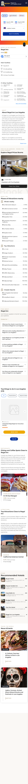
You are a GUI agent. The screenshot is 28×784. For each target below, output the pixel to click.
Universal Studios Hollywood (11, 284)
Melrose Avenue (8, 261)
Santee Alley (6, 225)
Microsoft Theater (8, 241)
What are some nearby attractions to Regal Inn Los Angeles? (13, 331)
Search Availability (14, 33)
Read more (23, 143)
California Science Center (10, 208)
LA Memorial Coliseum (9, 204)
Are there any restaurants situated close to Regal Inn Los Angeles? (12, 372)
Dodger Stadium (8, 253)
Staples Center (7, 232)
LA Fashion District (8, 228)
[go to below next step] (24, 44)
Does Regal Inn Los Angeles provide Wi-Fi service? (13, 338)
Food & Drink (12, 395)
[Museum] (14, 544)
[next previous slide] (3, 163)
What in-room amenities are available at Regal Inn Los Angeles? (12, 365)
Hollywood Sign (7, 281)
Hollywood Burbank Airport (11, 301)
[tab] (14, 325)
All (3, 395)
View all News (21, 706)
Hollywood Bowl (7, 277)
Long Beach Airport (9, 297)
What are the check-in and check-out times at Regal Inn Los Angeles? (13, 324)
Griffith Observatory (9, 273)
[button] (25, 474)
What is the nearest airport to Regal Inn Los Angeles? (13, 351)
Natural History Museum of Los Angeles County (10, 213)
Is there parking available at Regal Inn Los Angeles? (12, 345)
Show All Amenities (21, 103)
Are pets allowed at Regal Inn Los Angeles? (12, 358)
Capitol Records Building (10, 265)
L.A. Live (5, 249)
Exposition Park (7, 217)
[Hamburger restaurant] (14, 483)
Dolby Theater (7, 269)
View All (14, 439)
